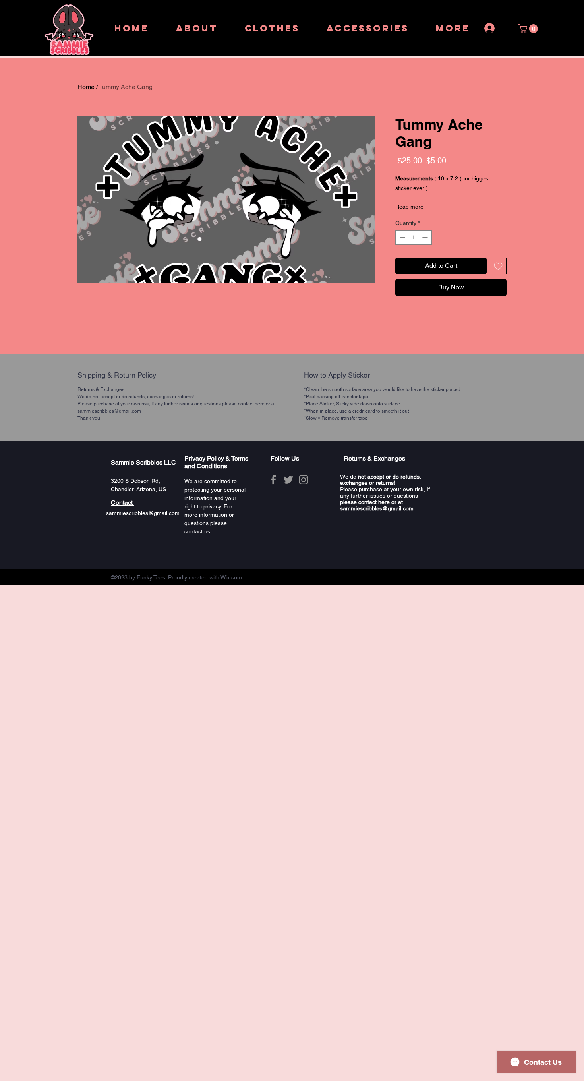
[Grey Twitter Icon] (288, 479)
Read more (409, 206)
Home (86, 87)
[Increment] (426, 237)
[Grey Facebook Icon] (273, 479)
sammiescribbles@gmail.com (143, 513)
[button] (529, 28)
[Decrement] (401, 237)
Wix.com (231, 577)
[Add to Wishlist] (498, 266)
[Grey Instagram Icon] (303, 479)
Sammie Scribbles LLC (143, 462)
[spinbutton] (413, 237)
